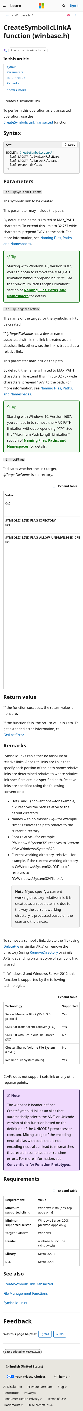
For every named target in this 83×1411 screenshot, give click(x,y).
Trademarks (11, 1405)
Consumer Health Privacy (21, 1399)
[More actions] (76, 15)
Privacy (29, 1393)
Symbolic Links (15, 1302)
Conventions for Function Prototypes (38, 1164)
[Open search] (63, 6)
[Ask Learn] (68, 15)
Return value (16, 78)
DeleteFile (11, 946)
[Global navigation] (4, 6)
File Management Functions (25, 1293)
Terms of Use (56, 1399)
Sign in (75, 5)
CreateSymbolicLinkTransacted (28, 122)
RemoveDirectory (44, 952)
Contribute (11, 1393)
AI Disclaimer (12, 1387)
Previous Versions (40, 1387)
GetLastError (13, 734)
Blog (61, 1387)
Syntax (11, 67)
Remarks (13, 83)
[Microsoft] (41, 6)
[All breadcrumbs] (7, 15)
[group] (41, 590)
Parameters (15, 72)
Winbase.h (22, 15)
